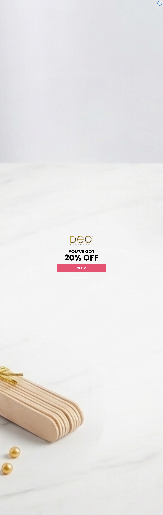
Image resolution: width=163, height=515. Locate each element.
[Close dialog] (160, 3)
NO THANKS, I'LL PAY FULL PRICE (81, 278)
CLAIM (81, 268)
